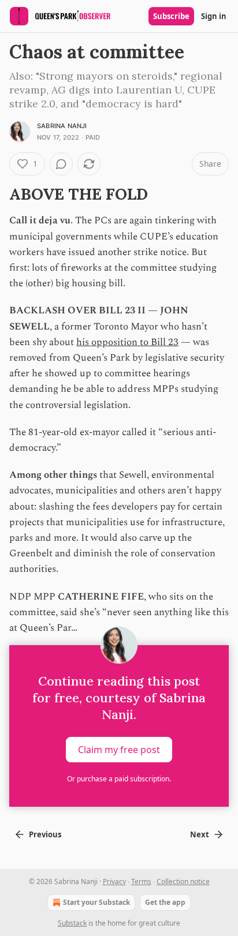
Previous (45, 834)
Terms (141, 881)
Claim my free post (119, 749)
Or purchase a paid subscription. (119, 779)
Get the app (165, 902)
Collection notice (183, 881)
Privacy (114, 881)
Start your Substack (96, 902)
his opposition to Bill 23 (127, 342)
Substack (72, 923)
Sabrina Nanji (62, 126)
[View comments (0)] (61, 163)
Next (199, 834)
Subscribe (171, 16)
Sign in (213, 16)
